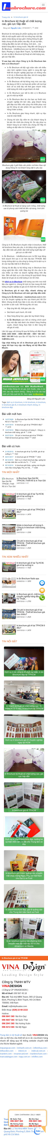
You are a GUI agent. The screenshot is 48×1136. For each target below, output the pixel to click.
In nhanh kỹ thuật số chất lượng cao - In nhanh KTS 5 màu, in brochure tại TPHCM (24, 707)
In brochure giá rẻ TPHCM (25, 457)
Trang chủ (6, 17)
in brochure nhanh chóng (27, 404)
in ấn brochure (29, 402)
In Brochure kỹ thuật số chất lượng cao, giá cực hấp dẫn (24, 775)
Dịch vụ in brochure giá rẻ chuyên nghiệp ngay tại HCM (24, 741)
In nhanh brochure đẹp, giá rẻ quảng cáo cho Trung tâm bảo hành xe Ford (24, 910)
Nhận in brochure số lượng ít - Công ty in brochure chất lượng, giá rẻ (25, 431)
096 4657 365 (8, 1019)
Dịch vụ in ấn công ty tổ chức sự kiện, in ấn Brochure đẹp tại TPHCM (24, 673)
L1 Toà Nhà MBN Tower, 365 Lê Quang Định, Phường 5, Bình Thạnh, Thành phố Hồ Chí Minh (24, 1131)
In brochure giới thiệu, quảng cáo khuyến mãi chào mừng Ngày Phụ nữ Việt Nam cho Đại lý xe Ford (24, 876)
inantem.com (6, 1054)
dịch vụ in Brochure (13, 281)
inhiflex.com (37, 1057)
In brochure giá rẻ (21, 17)
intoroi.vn (22, 1051)
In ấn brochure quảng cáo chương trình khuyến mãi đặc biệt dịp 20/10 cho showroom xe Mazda (24, 943)
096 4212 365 (8, 1026)
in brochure (40, 402)
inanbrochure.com (38, 1054)
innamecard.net (21, 1054)
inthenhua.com (40, 1048)
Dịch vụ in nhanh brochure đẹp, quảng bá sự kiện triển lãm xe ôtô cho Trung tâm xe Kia (24, 842)
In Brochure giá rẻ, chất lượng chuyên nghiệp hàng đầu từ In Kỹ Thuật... (30, 596)
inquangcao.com (7, 1048)
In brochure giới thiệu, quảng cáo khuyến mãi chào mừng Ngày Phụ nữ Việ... (25, 466)
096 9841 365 (8, 1016)
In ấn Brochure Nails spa (28, 578)
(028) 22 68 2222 (20, 1010)
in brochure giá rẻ (9, 404)
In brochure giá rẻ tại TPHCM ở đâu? (28, 424)
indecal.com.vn (38, 1051)
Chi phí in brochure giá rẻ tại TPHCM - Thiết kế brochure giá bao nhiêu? (24, 436)
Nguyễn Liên (16, 28)
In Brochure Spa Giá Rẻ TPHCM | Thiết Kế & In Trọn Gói (24, 420)
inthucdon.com (6, 1051)
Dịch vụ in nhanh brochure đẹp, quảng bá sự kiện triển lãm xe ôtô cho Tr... (25, 461)
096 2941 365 (8, 1023)
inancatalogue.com (8, 1057)
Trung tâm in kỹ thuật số (11, 1035)
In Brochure (38, 394)
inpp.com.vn (24, 1057)
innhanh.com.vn (24, 1048)
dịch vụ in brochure (14, 402)
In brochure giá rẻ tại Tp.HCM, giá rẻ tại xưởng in (24, 452)
